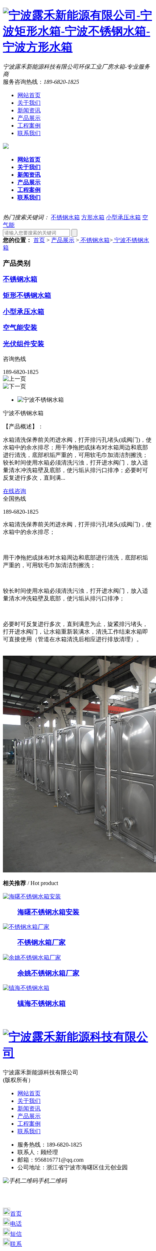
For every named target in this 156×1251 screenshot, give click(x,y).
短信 (16, 1234)
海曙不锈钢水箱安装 (48, 912)
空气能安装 (20, 327)
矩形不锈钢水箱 (27, 295)
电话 (16, 1224)
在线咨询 (14, 491)
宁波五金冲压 (56, 1203)
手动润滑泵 (84, 1196)
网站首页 (29, 95)
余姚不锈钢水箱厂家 (48, 973)
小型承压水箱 (123, 217)
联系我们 (29, 133)
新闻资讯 (29, 110)
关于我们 (29, 103)
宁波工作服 (47, 1196)
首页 (39, 240)
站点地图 (117, 1196)
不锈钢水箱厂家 (41, 942)
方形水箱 (92, 217)
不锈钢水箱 (65, 217)
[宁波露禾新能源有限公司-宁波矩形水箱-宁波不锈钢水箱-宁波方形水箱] (78, 46)
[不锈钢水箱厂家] (26, 927)
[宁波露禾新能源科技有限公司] (78, 1052)
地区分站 (20, 1203)
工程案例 (29, 125)
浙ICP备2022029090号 (54, 1188)
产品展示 (29, 118)
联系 (16, 1244)
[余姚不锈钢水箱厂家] (32, 957)
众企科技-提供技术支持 (117, 1188)
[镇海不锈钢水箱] (26, 988)
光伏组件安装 (23, 344)
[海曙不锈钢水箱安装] (32, 896)
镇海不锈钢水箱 (41, 1003)
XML (142, 1196)
